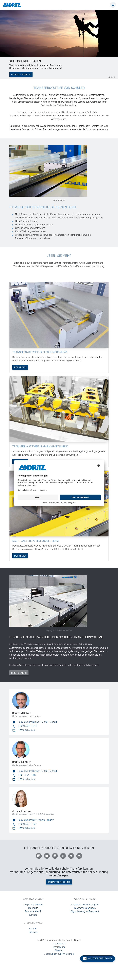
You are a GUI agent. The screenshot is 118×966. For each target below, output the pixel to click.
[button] (109, 77)
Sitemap (33, 932)
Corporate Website (33, 904)
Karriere (33, 914)
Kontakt (33, 928)
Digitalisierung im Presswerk (85, 911)
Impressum (59, 947)
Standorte (33, 908)
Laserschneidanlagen (85, 908)
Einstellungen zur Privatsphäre (59, 954)
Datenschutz (59, 943)
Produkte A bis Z (33, 911)
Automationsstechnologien (85, 904)
